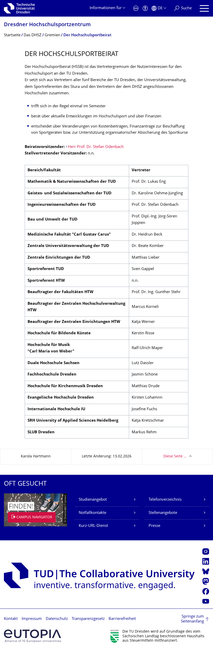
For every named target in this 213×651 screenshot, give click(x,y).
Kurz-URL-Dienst (93, 526)
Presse (154, 526)
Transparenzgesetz (88, 619)
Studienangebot (93, 500)
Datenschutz (57, 619)
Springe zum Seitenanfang (192, 619)
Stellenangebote (163, 513)
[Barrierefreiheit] (145, 8)
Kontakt (11, 619)
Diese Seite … (175, 456)
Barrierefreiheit (122, 619)
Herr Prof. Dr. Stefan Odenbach (96, 147)
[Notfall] (136, 8)
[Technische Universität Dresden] (19, 8)
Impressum (32, 619)
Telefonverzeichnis (165, 500)
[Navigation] (204, 8)
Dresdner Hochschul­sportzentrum (47, 25)
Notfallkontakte (92, 513)
